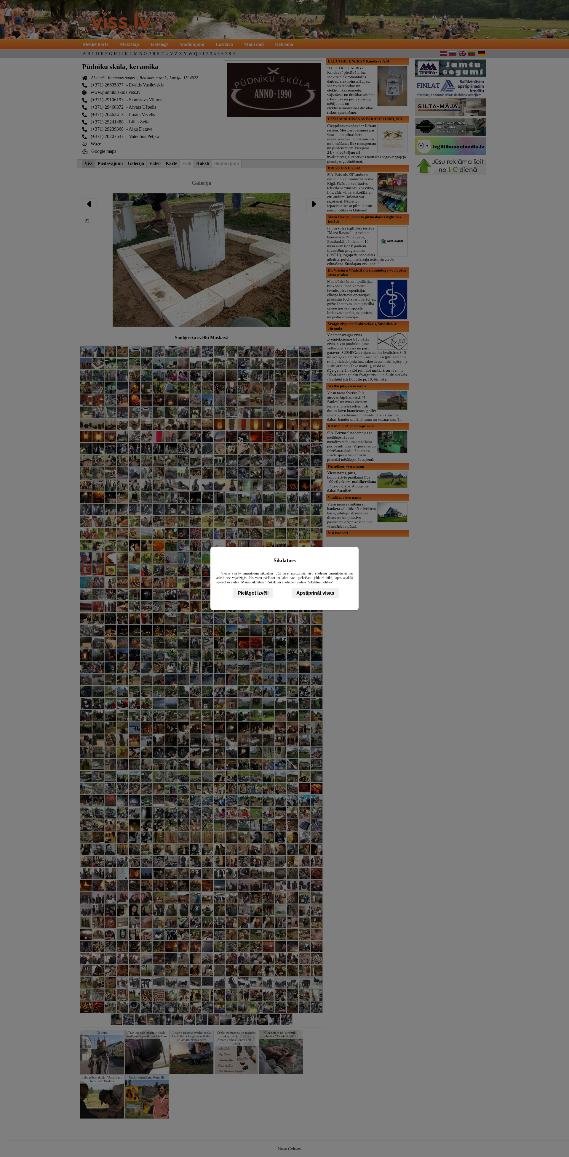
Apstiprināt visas (315, 593)
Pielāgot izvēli (253, 593)
